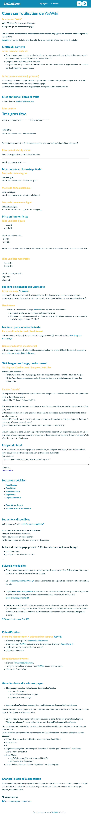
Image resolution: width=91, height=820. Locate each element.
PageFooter (11, 488)
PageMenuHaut (13, 492)
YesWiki (51, 14)
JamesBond (66, 644)
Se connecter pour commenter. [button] (18, 801)
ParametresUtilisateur (38, 641)
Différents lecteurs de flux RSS (15, 619)
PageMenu (11, 495)
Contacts (55, 4)
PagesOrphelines (13, 505)
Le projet (43, 4)
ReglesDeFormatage (25, 101)
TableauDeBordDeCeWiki (17, 509)
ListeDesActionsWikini (32, 524)
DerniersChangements (23, 592)
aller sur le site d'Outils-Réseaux (22, 353)
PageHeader (11, 485)
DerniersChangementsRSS (17, 598)
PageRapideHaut (13, 498)
